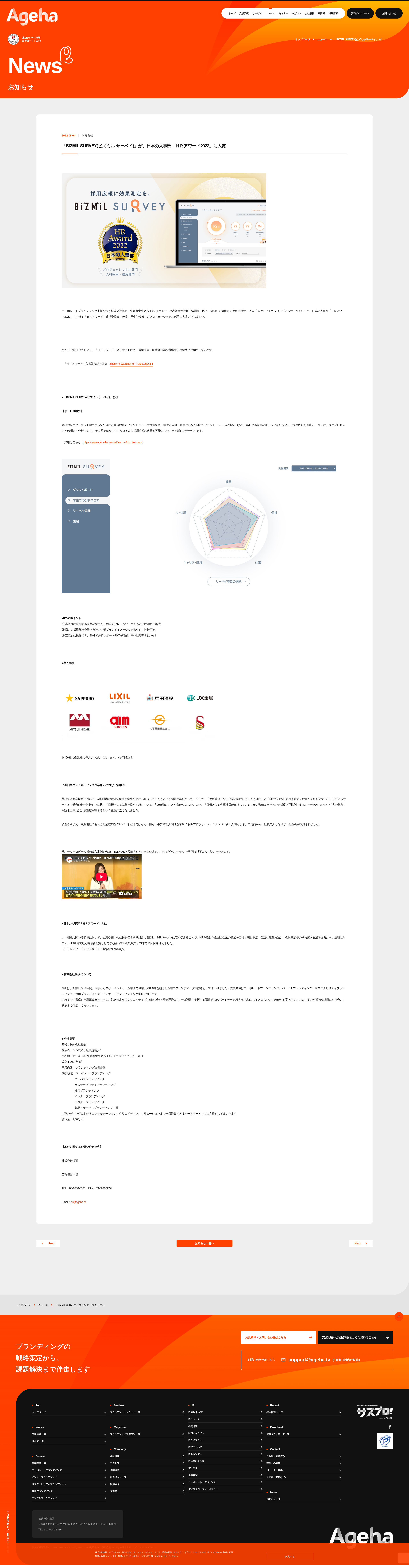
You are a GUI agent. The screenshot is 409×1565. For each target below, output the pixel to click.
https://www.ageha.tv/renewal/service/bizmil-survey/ (113, 442)
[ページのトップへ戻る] (399, 1316)
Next (357, 1243)
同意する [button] (290, 1556)
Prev (51, 1243)
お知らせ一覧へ (204, 1243)
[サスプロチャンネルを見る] (375, 1412)
